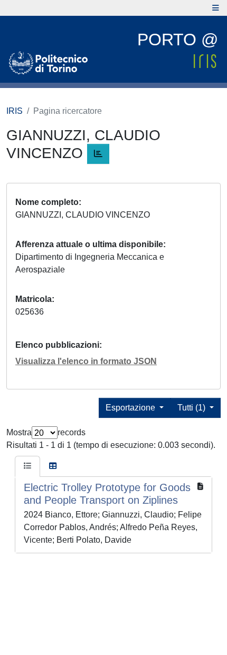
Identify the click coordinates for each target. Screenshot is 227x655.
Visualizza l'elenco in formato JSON (86, 361)
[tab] (27, 466)
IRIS (14, 110)
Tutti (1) (192, 407)
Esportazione (131, 407)
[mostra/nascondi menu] (216, 8)
